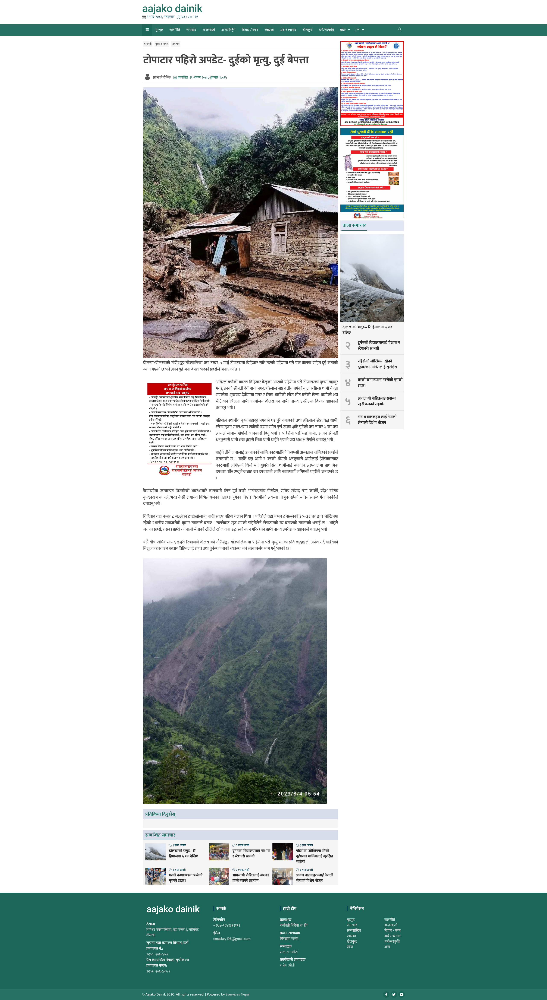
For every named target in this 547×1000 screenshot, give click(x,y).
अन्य (357, 30)
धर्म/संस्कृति (326, 30)
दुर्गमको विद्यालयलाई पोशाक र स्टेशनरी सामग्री (251, 853)
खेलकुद (308, 30)
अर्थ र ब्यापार (288, 30)
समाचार (191, 30)
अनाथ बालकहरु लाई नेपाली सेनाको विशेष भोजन (314, 878)
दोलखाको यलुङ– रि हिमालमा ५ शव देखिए (183, 853)
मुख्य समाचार (161, 43)
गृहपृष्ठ (159, 30)
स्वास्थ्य (269, 30)
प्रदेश (343, 30)
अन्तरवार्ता (209, 30)
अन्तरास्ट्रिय (228, 30)
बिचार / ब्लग (250, 30)
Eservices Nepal (238, 994)
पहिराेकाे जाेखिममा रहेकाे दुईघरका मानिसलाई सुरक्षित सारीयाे (314, 856)
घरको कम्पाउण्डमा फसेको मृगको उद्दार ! (186, 878)
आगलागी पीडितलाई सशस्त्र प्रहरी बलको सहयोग (250, 878)
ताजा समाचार (354, 225)
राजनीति (174, 30)
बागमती (147, 43)
